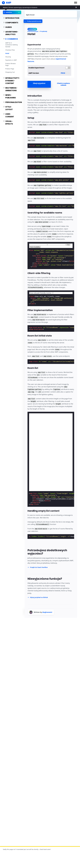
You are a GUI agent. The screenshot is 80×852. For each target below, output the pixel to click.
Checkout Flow (10, 50)
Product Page (9, 69)
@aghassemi (47, 612)
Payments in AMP (11, 60)
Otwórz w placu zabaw (63, 84)
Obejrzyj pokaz (39, 83)
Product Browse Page (10, 64)
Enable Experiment (36, 68)
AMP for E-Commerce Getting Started (11, 45)
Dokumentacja (33, 31)
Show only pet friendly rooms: (40, 293)
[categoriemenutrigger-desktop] (33, 21)
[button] (75, 2)
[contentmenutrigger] (51, 14)
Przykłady (43, 31)
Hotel (7, 53)
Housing (8, 57)
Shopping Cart (10, 72)
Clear (68, 244)
